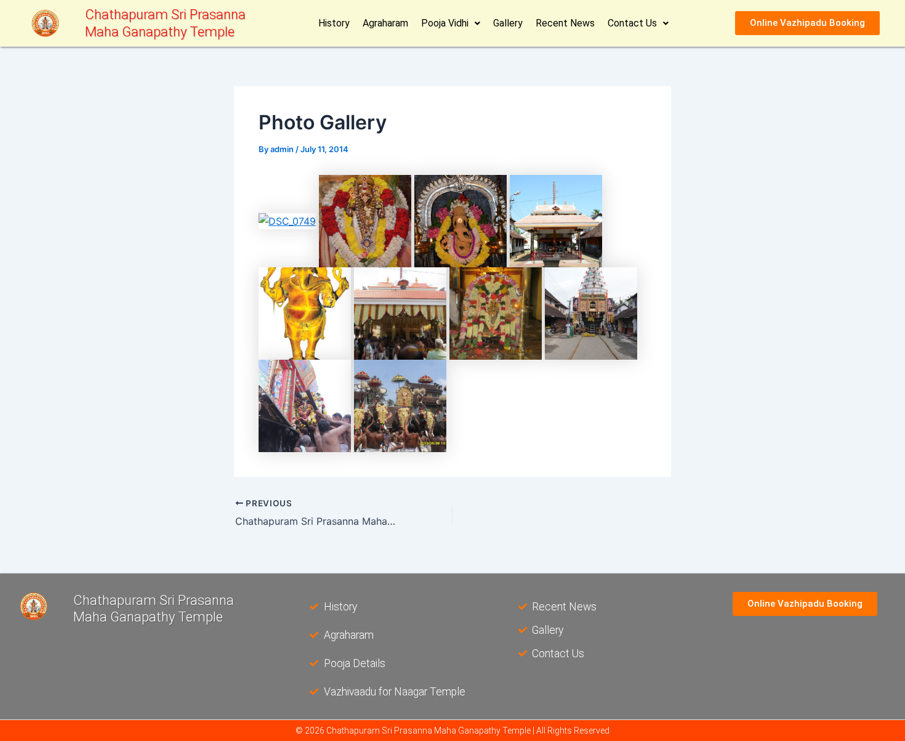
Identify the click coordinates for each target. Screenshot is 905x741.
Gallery (508, 23)
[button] (450, 23)
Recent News (565, 23)
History (334, 23)
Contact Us (632, 23)
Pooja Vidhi (445, 23)
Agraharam (385, 23)
